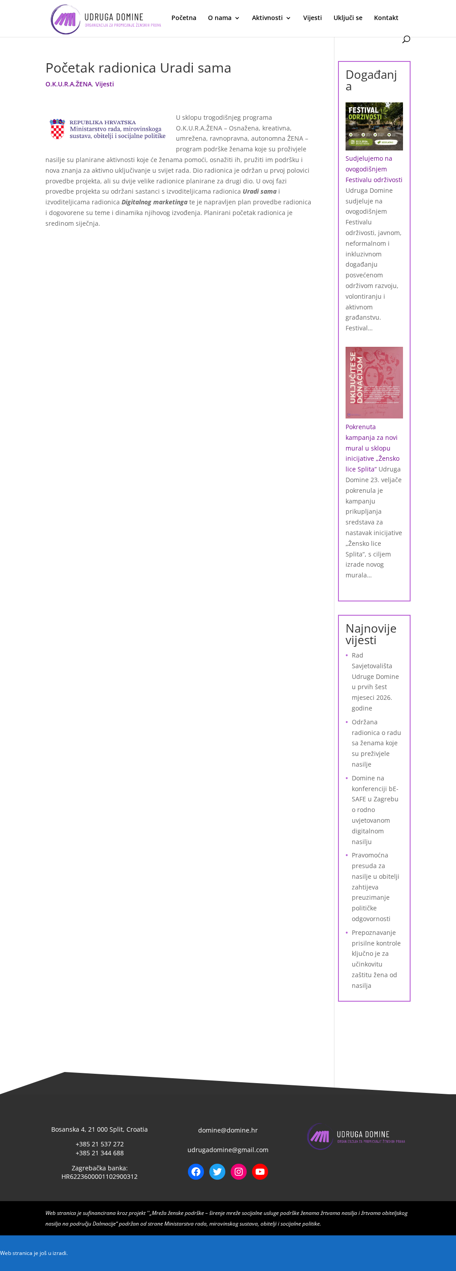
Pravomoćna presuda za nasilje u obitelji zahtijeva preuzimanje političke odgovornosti (375, 887)
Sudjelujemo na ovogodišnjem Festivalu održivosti (374, 169)
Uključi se (348, 18)
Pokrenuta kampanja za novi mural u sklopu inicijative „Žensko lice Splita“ (372, 447)
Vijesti (312, 18)
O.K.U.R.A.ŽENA (68, 84)
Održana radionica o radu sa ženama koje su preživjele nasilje (376, 743)
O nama (220, 18)
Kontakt (386, 18)
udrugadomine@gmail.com (228, 1149)
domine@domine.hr (228, 1130)
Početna (183, 18)
